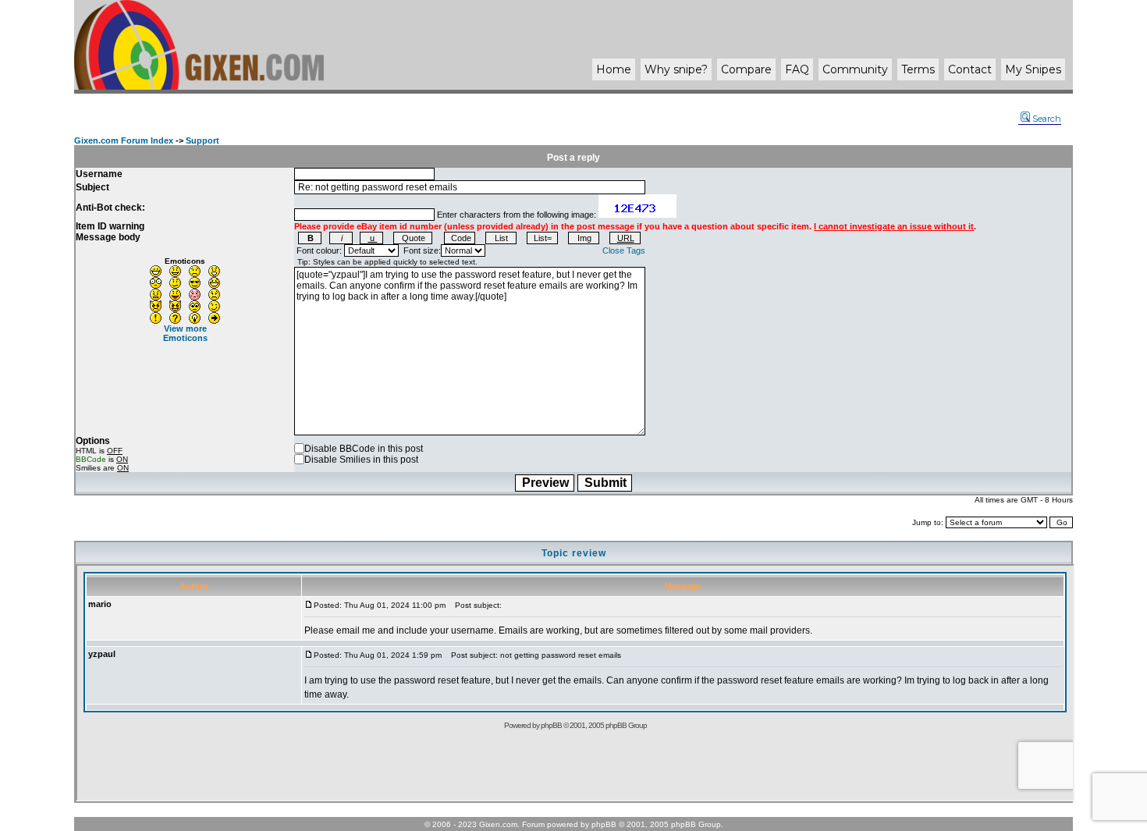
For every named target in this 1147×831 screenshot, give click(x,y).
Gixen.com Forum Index (123, 140)
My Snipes (1033, 69)
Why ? (676, 69)
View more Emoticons (185, 333)
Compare (746, 69)
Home (613, 69)
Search (1046, 118)
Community (855, 69)
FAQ (797, 69)
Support (202, 140)
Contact (970, 69)
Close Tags (623, 250)
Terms (918, 69)
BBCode (91, 459)
